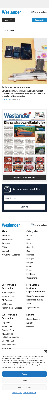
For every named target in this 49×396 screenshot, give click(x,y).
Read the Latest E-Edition (24, 177)
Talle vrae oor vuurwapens (16, 87)
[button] (45, 351)
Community (39, 20)
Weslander (6, 99)
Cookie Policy (17, 393)
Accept (24, 374)
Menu (6, 20)
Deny (24, 381)
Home (4, 30)
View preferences (24, 387)
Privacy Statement (29, 393)
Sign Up (24, 207)
